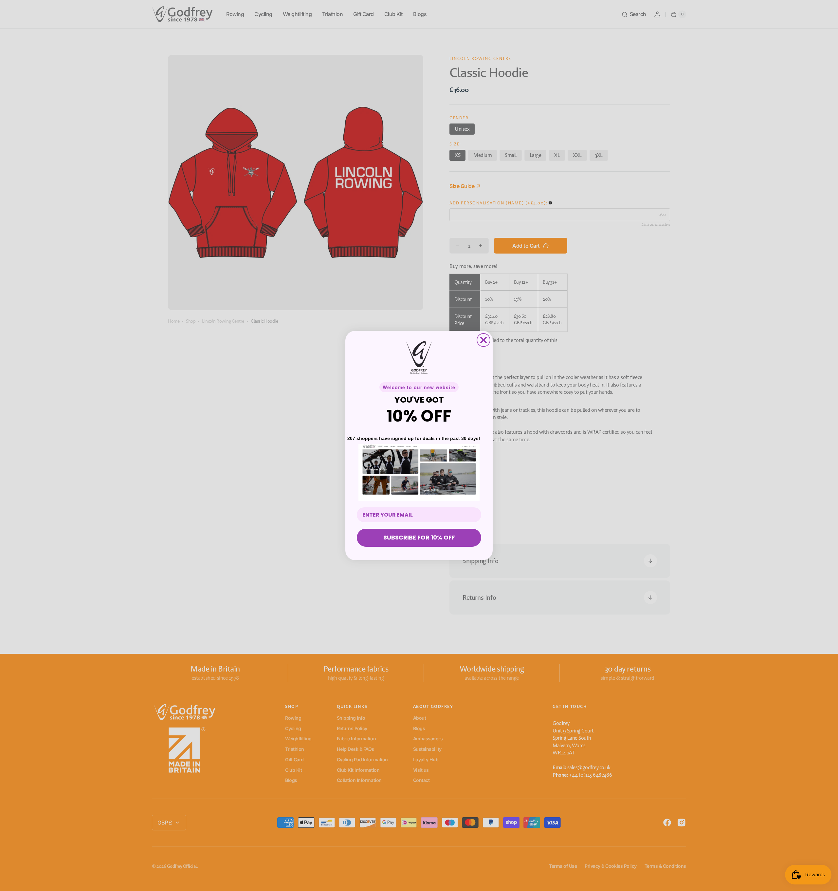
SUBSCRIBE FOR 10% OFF (419, 537)
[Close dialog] (483, 340)
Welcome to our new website (419, 387)
